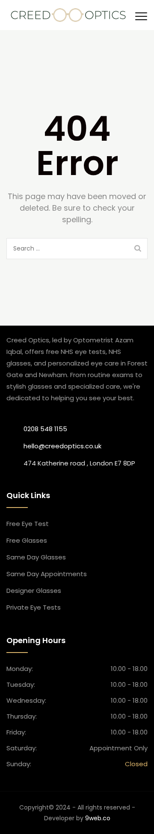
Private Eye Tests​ (33, 607)
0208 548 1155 (45, 428)
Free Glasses (26, 540)
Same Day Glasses (36, 557)
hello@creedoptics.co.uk (62, 445)
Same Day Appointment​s (46, 573)
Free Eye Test (27, 523)
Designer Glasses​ (33, 590)
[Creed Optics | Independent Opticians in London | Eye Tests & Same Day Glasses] (68, 15)
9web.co (97, 818)
